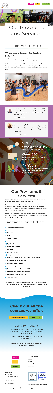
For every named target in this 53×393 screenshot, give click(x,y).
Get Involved (31, 363)
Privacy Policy (31, 388)
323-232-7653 (11, 380)
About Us (30, 359)
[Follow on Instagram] (10, 388)
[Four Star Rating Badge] (42, 380)
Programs (30, 361)
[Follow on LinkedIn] (13, 388)
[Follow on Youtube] (20, 388)
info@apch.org (11, 383)
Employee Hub (31, 366)
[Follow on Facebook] (17, 388)
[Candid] (32, 380)
